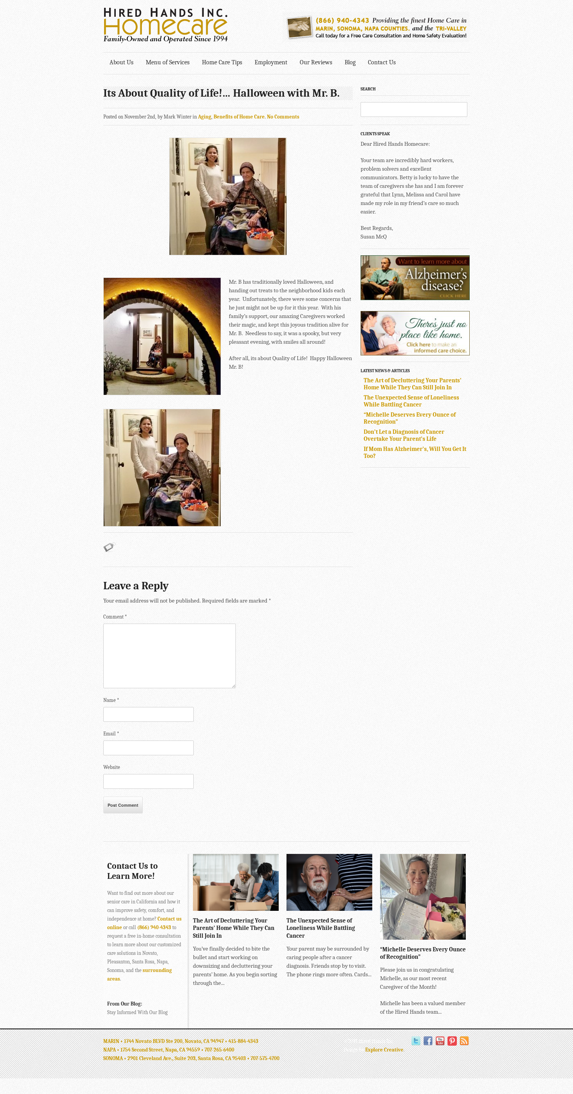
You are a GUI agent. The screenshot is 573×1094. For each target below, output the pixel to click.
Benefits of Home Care (239, 117)
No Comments (283, 117)
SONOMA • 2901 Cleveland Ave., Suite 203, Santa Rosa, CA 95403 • (177, 1058)
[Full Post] (275, 907)
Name (111, 700)
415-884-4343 (243, 1041)
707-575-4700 (265, 1058)
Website (111, 767)
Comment (115, 617)
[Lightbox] (267, 907)
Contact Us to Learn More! (132, 871)
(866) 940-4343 (154, 927)
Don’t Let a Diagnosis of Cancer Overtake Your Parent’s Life (404, 435)
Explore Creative (384, 1050)
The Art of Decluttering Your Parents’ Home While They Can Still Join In (413, 384)
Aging (204, 117)
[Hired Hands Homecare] (165, 41)
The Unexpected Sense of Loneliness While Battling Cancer (411, 401)
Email (111, 734)
